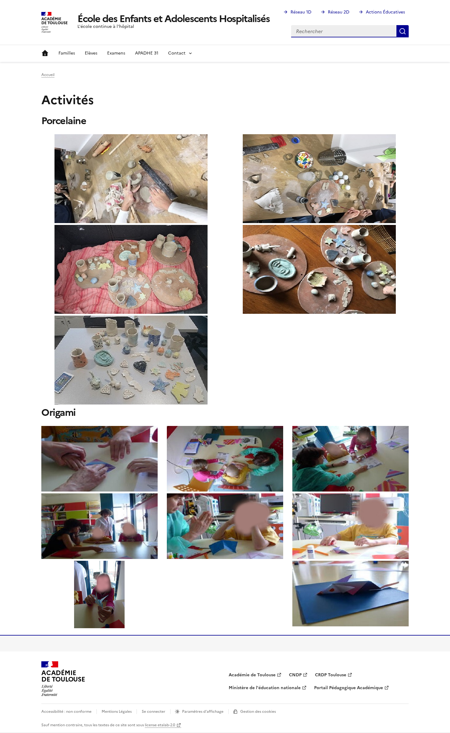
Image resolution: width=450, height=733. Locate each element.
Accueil (45, 53)
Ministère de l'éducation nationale (265, 688)
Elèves (91, 53)
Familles (66, 53)
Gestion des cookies (258, 711)
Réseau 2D (338, 12)
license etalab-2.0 (160, 725)
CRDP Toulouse (330, 675)
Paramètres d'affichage (202, 711)
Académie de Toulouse (252, 675)
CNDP (295, 675)
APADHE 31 (146, 53)
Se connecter (153, 711)
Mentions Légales (117, 711)
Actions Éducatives (385, 12)
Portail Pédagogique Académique (348, 688)
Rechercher (402, 31)
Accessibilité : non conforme (66, 711)
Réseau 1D (301, 12)
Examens (116, 53)
